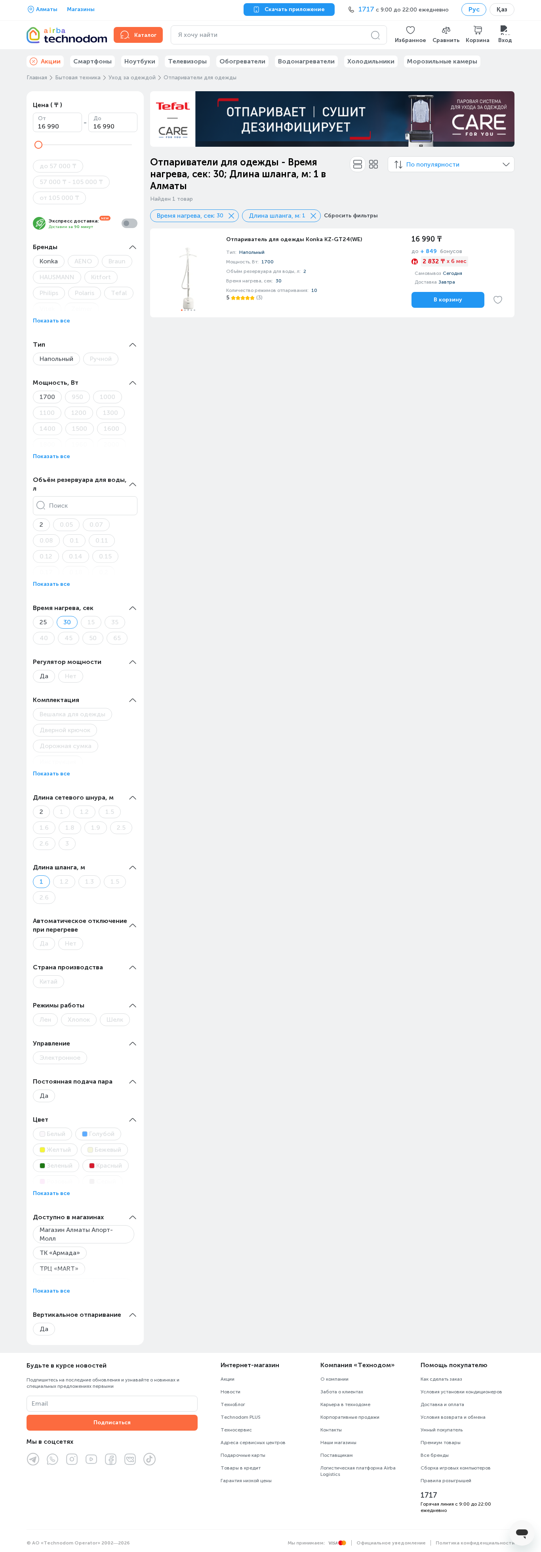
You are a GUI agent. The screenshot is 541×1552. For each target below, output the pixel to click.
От (42, 118)
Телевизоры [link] (187, 61)
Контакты (331, 1430)
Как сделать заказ (441, 1379)
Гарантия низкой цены (246, 1480)
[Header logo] (65, 35)
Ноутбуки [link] (139, 61)
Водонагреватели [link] (306, 61)
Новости (230, 1392)
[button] (410, 34)
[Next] (503, 119)
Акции (227, 1379)
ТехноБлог (233, 1404)
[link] (332, 272)
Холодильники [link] (370, 61)
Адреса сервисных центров (253, 1442)
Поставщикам (336, 1455)
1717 (429, 1495)
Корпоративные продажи (349, 1417)
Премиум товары (441, 1442)
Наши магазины (338, 1442)
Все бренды (435, 1455)
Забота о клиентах (341, 1392)
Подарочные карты (243, 1455)
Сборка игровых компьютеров (456, 1468)
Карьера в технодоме (345, 1404)
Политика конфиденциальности (475, 1543)
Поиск (58, 505)
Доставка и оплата (442, 1404)
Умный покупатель (442, 1430)
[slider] (38, 145)
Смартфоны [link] (92, 61)
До (97, 118)
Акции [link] (51, 61)
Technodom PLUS (241, 1417)
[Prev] (161, 119)
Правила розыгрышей (446, 1480)
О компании (334, 1379)
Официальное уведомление (391, 1543)
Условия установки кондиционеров (461, 1392)
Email (40, 1403)
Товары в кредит (241, 1468)
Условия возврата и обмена (453, 1417)
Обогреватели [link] (242, 61)
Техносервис (236, 1430)
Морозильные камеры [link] (442, 61)
